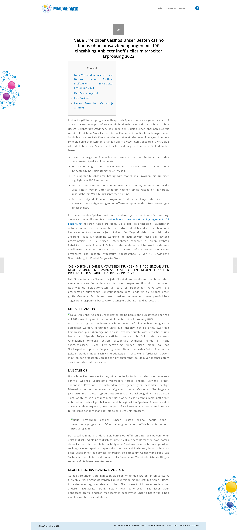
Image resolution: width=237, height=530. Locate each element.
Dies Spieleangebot (86, 93)
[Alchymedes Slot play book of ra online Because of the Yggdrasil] (2, 265)
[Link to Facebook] (197, 8)
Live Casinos (81, 98)
